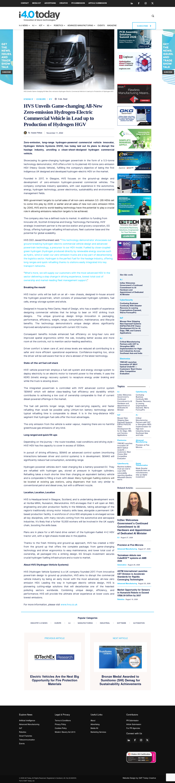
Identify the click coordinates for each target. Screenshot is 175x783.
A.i (121, 279)
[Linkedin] (131, 3)
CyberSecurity (126, 300)
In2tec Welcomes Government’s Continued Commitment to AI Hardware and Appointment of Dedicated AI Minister (131, 288)
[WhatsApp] (94, 132)
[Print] (111, 132)
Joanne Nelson (36, 133)
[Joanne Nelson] (26, 132)
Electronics (125, 359)
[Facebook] (138, 3)
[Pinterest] (88, 132)
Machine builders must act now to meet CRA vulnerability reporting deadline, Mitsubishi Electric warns (125, 473)
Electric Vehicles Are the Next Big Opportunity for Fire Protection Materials (54, 680)
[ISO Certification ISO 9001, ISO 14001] (141, 757)
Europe (41, 99)
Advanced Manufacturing (141, 441)
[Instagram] (145, 3)
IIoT (121, 318)
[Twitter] (152, 3)
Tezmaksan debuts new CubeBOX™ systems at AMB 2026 (131, 558)
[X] (82, 132)
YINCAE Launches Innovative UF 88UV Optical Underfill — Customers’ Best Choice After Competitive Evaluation (131, 368)
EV (50, 99)
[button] (153, 16)
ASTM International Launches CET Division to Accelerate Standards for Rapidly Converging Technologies (132, 575)
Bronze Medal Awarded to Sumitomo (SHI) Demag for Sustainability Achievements (120, 680)
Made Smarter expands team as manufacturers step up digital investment (143, 472)
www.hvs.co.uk (69, 604)
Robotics (120, 599)
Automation (122, 565)
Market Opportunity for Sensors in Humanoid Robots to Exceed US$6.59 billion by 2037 (133, 592)
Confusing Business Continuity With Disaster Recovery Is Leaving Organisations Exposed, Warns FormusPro (131, 308)
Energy (28, 99)
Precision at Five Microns (142, 446)
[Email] (105, 132)
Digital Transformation (142, 464)
